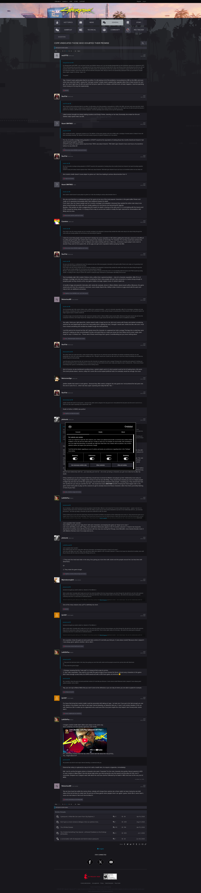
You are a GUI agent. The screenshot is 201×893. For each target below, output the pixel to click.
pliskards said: (66, 130)
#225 (142, 184)
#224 (142, 156)
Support (82, 1)
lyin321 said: (65, 678)
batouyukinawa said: (67, 62)
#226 (142, 221)
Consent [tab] (78, 432)
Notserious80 (66, 299)
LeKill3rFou (66, 498)
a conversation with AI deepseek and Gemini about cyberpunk (79, 839)
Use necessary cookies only (79, 465)
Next (79, 51)
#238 (142, 698)
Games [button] (64, 1)
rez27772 (65, 55)
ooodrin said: (65, 163)
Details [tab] (100, 432)
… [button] (60, 51)
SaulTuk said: (66, 191)
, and (73, 713)
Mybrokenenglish (68, 580)
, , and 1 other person (76, 293)
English (101, 849)
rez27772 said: (66, 103)
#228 (142, 299)
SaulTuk (64, 96)
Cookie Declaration (109, 883)
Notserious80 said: (67, 351)
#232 (142, 419)
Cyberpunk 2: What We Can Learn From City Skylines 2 (77, 816)
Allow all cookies (122, 465)
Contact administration (86, 883)
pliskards (65, 419)
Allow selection (100, 465)
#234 (142, 538)
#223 (142, 123)
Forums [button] (57, 1)
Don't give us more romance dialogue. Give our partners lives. (79, 822)
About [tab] (123, 432)
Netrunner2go (67, 378)
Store (76, 1)
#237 (142, 652)
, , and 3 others (74, 215)
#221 (143, 55)
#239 (142, 719)
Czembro (65, 221)
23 (75, 51)
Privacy (102, 883)
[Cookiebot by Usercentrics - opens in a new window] (126, 427)
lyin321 (64, 615)
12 (66, 51)
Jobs (70, 1)
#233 (142, 498)
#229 (142, 344)
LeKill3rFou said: (66, 545)
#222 (143, 96)
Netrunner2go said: (67, 400)
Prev (56, 51)
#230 (142, 378)
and (69, 178)
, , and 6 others (75, 150)
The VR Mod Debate (66, 827)
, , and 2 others (75, 338)
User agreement (95, 883)
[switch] (92, 458)
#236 (142, 615)
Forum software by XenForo (100, 891)
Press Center (117, 883)
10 (62, 51)
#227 (142, 254)
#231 (142, 392)
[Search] (142, 43)
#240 (142, 786)
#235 (142, 580)
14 (71, 51)
